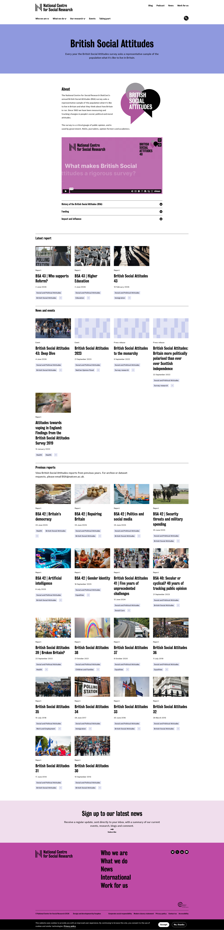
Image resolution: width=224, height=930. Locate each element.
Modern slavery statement (144, 914)
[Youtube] (187, 852)
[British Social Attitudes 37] (131, 628)
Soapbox (97, 914)
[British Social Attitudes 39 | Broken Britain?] (53, 628)
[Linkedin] (182, 852)
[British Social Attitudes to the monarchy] (131, 328)
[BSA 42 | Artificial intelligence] (53, 558)
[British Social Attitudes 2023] (92, 328)
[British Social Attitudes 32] (171, 687)
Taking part (104, 18)
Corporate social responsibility (120, 914)
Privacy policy (161, 914)
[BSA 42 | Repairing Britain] (92, 494)
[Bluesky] (173, 852)
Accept (163, 924)
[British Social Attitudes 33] (131, 687)
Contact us (172, 914)
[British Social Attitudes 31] (53, 746)
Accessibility (184, 914)
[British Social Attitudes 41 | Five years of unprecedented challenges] (131, 558)
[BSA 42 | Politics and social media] (131, 494)
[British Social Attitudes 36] (171, 628)
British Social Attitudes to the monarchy (131, 351)
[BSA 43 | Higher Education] (92, 256)
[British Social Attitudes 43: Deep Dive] (53, 328)
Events (92, 18)
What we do (58, 18)
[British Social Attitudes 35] (53, 687)
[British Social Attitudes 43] (131, 256)
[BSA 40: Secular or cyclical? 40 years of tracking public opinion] (171, 558)
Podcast (160, 5)
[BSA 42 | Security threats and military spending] (171, 494)
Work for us (183, 5)
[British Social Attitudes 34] (92, 687)
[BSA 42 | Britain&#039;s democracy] (53, 494)
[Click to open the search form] (186, 18)
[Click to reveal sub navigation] (48, 18)
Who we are (41, 18)
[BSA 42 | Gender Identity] (92, 558)
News (171, 5)
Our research (76, 18)
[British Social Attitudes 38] (92, 628)
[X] (177, 852)
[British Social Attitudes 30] (92, 746)
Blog (150, 5)
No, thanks (179, 924)
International (116, 877)
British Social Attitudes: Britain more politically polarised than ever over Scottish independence (170, 358)
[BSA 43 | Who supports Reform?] (53, 256)
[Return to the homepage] (54, 7)
